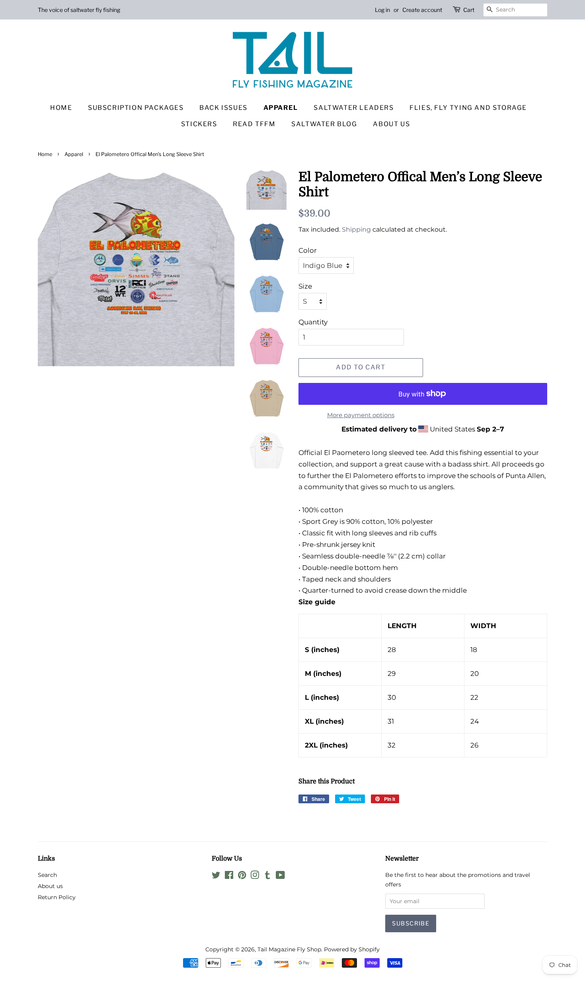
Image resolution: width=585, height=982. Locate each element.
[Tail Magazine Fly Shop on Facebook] (229, 876)
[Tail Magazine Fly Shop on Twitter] (216, 876)
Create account (422, 9)
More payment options (360, 415)
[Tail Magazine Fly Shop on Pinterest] (242, 876)
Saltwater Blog (324, 124)
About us (391, 124)
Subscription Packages (136, 107)
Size (305, 286)
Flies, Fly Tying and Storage (468, 107)
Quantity (313, 322)
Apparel (280, 107)
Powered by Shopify (352, 949)
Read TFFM (254, 124)
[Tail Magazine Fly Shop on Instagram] (254, 876)
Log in (382, 9)
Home (61, 107)
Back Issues (223, 107)
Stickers (199, 124)
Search (47, 875)
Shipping (356, 229)
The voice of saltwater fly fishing (79, 9)
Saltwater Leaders (354, 107)
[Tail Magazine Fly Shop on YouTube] (280, 876)
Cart (468, 9)
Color (307, 250)
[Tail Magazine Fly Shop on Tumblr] (267, 876)
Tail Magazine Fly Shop (289, 949)
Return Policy (57, 897)
